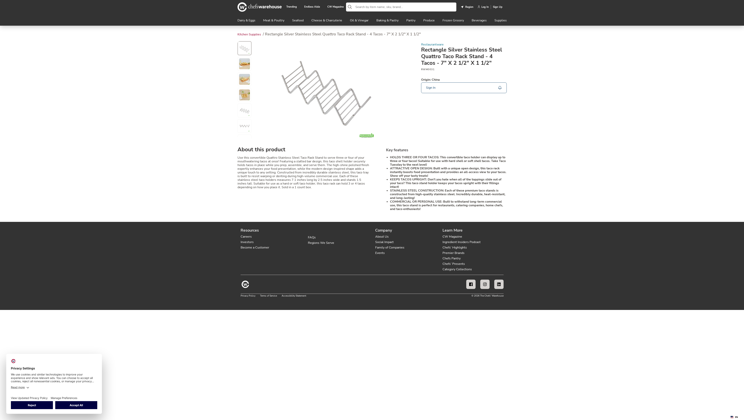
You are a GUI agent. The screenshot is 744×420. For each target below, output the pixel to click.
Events (380, 253)
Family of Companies (389, 247)
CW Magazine (335, 7)
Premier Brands (453, 253)
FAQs (312, 237)
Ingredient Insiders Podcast (462, 242)
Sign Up (497, 7)
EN (736, 417)
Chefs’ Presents (454, 263)
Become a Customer (255, 247)
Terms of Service (268, 295)
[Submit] (350, 7)
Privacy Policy (248, 295)
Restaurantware (432, 44)
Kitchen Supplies (249, 34)
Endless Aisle (312, 7)
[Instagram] (485, 284)
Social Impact (384, 242)
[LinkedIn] (499, 284)
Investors (247, 242)
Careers (246, 236)
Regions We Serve (321, 242)
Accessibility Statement (294, 295)
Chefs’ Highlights (455, 247)
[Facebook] (471, 284)
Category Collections (457, 269)
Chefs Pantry (452, 258)
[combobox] (405, 7)
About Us (382, 236)
